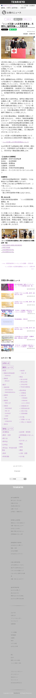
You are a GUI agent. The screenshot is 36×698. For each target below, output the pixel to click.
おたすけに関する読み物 (17, 598)
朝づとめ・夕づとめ (16, 500)
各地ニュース (27, 19)
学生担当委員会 (25, 387)
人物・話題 (23, 453)
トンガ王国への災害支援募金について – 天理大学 (20, 266)
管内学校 (23, 390)
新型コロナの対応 (15, 660)
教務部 (6, 400)
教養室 (6, 378)
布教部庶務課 (8, 408)
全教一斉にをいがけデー (17, 579)
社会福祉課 (8, 413)
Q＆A (12, 657)
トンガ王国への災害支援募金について (16, 142)
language (17, 471)
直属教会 (6, 432)
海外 (4, 453)
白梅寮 (6, 416)
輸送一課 (24, 373)
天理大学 (23, 395)
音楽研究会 (8, 375)
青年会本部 (24, 382)
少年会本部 (24, 384)
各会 (21, 377)
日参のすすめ (14, 503)
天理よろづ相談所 (26, 422)
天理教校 (23, 393)
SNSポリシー (14, 677)
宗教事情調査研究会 (10, 392)
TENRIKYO (17, 693)
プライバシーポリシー (17, 671)
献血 (21, 444)
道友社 (6, 424)
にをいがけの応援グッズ (17, 570)
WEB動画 (13, 635)
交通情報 (13, 624)
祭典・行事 (14, 548)
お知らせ (9, 19)
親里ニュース (8, 367)
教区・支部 (7, 435)
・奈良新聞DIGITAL (7, 249)
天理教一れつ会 (25, 419)
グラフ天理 (14, 643)
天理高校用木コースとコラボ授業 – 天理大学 (19, 263)
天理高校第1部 (25, 408)
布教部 (6, 406)
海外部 (6, 418)
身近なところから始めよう (18, 523)
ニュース (13, 612)
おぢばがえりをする (16, 542)
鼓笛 (21, 447)
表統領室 (6, 387)
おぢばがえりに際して (17, 545)
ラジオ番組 (14, 632)
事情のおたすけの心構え (17, 595)
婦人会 (5, 438)
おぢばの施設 (14, 551)
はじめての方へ (18, 466)
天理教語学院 (8, 421)
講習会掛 (7, 381)
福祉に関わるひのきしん (17, 531)
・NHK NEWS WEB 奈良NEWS (11, 245)
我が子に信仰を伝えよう (17, 567)
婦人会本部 (24, 379)
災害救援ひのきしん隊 (17, 534)
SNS (12, 640)
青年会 (5, 441)
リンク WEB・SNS (16, 663)
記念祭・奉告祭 (25, 432)
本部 (4, 370)
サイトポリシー (15, 674)
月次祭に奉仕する (15, 506)
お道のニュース (13, 5)
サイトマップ (14, 680)
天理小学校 (24, 411)
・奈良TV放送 (5, 247)
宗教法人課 (8, 403)
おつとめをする (15, 497)
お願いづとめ (14, 509)
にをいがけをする (15, 562)
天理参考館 (24, 400)
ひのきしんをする (15, 520)
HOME (4, 5)
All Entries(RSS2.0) (16, 682)
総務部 (6, 395)
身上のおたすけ (15, 593)
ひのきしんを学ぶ (15, 528)
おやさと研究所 (26, 403)
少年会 (5, 444)
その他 (22, 417)
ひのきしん (23, 440)
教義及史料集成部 (9, 373)
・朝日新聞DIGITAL (7, 252)
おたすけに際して (15, 590)
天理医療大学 (25, 406)
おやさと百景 (14, 646)
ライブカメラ (14, 621)
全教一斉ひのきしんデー (17, 525)
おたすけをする (15, 587)
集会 (6, 397)
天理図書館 (24, 398)
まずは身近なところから (17, 565)
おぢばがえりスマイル (17, 553)
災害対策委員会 (9, 389)
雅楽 (21, 450)
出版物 (12, 638)
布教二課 (7, 411)
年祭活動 (6, 456)
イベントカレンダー (16, 618)
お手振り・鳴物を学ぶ (17, 511)
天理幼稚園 (24, 413)
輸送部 (23, 370)
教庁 (4, 384)
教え (12, 654)
